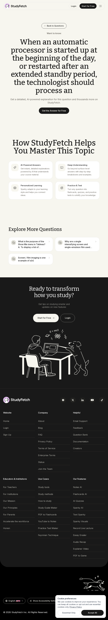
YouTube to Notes (47, 521)
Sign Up (7, 435)
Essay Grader (80, 535)
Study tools (43, 487)
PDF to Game (80, 555)
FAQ (40, 435)
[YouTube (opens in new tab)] (92, 400)
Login (73, 6)
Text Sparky (79, 514)
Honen (6, 528)
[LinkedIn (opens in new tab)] (82, 400)
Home (6, 421)
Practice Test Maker (48, 528)
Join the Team (45, 469)
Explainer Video (81, 549)
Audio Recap (79, 542)
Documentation (80, 441)
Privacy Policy (45, 441)
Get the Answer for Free (54, 110)
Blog (40, 428)
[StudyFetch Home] (16, 6)
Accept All (92, 613)
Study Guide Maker (47, 508)
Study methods (45, 494)
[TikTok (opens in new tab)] (102, 400)
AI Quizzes (78, 501)
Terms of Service (46, 448)
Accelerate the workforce (16, 521)
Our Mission (9, 501)
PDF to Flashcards (47, 514)
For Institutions (10, 494)
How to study (44, 501)
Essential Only (68, 613)
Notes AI (77, 487)
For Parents (9, 514)
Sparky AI (78, 508)
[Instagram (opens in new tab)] (63, 400)
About (41, 421)
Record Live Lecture (83, 528)
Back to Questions (55, 26)
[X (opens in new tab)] (73, 400)
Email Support (80, 421)
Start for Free (88, 6)
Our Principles (10, 508)
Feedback (78, 428)
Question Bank (80, 435)
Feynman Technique (48, 535)
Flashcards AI (80, 494)
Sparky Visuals (80, 521)
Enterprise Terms (46, 455)
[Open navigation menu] (100, 6)
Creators (77, 448)
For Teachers (10, 487)
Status (41, 462)
